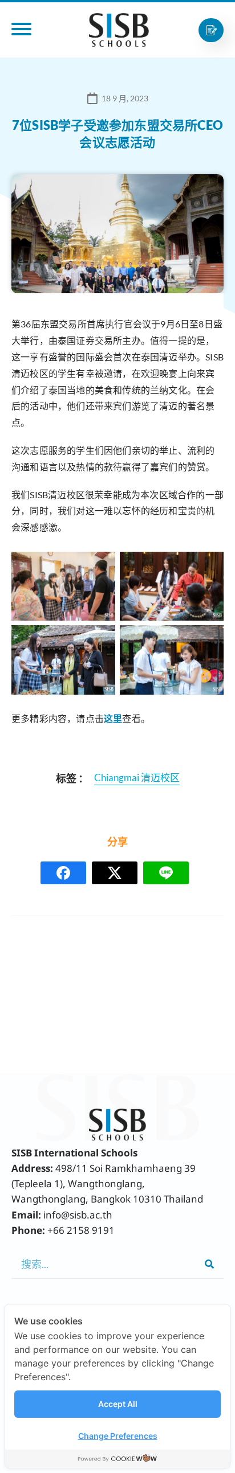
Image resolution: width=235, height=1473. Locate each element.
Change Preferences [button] (117, 1436)
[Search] (209, 1264)
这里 (113, 718)
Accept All (117, 1404)
